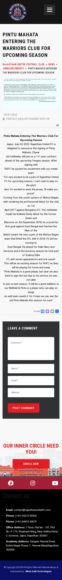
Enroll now (31, 464)
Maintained (16, 571)
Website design (49, 567)
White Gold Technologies (38, 571)
